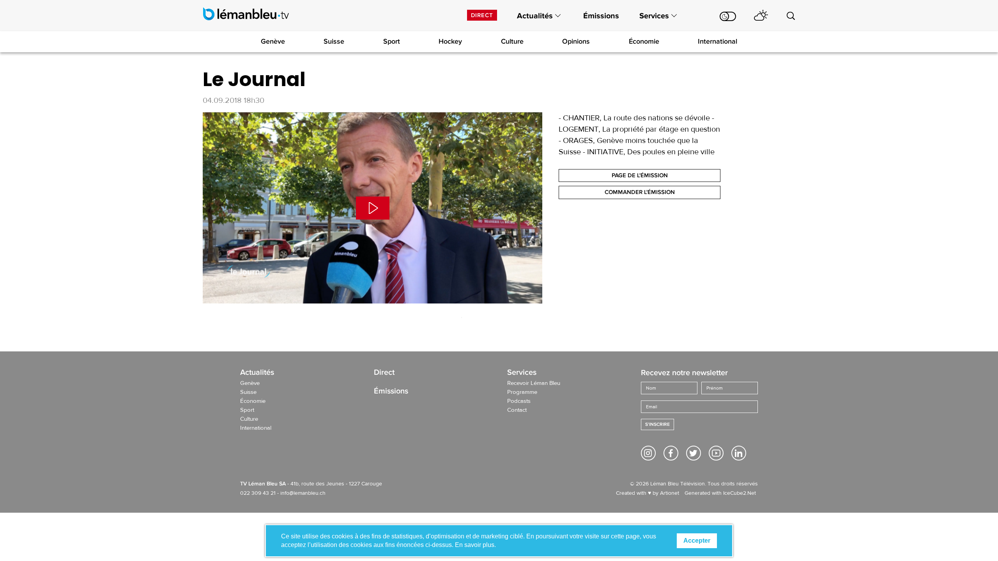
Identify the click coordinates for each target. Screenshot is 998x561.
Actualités (535, 16)
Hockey (450, 41)
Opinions (576, 41)
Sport (391, 41)
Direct (482, 15)
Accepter (696, 540)
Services (654, 16)
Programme (522, 392)
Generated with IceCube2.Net (720, 493)
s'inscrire (657, 424)
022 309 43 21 (258, 493)
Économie (644, 41)
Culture (512, 41)
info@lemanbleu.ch (303, 493)
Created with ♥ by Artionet (647, 493)
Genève (273, 41)
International (717, 41)
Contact (517, 410)
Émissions (601, 16)
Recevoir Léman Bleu (533, 383)
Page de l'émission (640, 175)
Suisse (334, 41)
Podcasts (519, 401)
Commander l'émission (640, 192)
